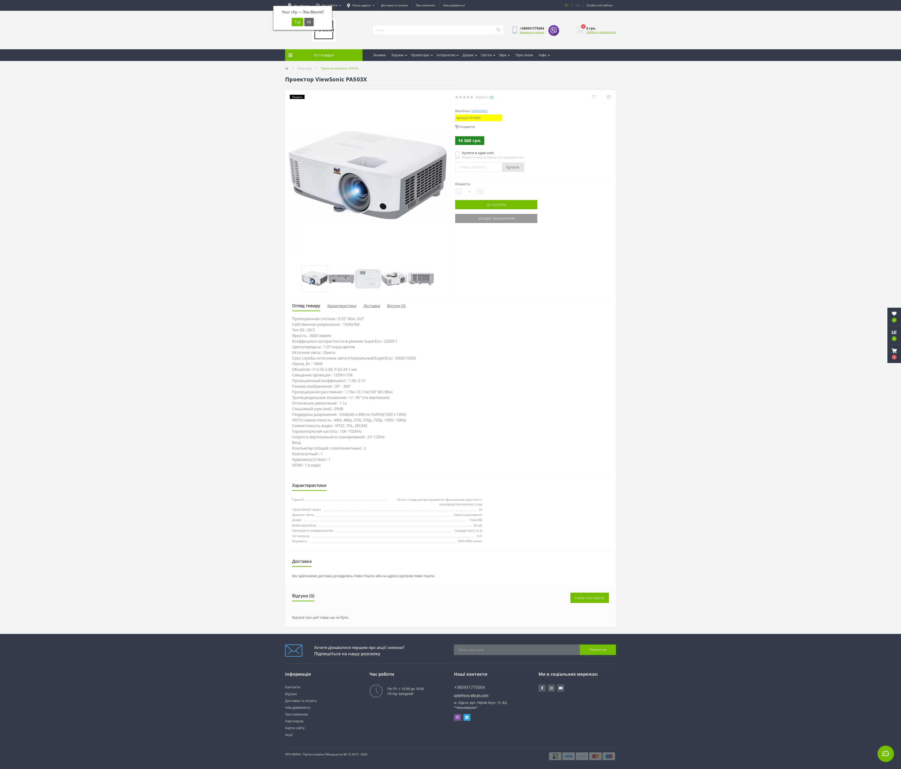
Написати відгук (589, 597)
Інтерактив (446, 55)
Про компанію (425, 5)
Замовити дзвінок (531, 32)
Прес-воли (524, 55)
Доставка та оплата (394, 5)
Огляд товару (306, 305)
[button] (328, 5)
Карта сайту (295, 728)
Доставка (371, 305)
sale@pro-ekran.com (471, 695)
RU (567, 5)
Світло (486, 55)
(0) (491, 97)
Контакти (292, 687)
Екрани (398, 55)
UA (578, 5)
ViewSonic (479, 111)
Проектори (420, 55)
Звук (502, 55)
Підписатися (598, 650)
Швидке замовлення (496, 218)
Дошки (468, 55)
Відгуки (291, 694)
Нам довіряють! (454, 5)
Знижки (379, 55)
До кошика (496, 204)
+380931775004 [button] (469, 687)
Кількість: (463, 184)
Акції (289, 734)
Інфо (542, 55)
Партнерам (294, 721)
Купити (513, 167)
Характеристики (341, 305)
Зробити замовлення (601, 32)
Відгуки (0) (396, 305)
